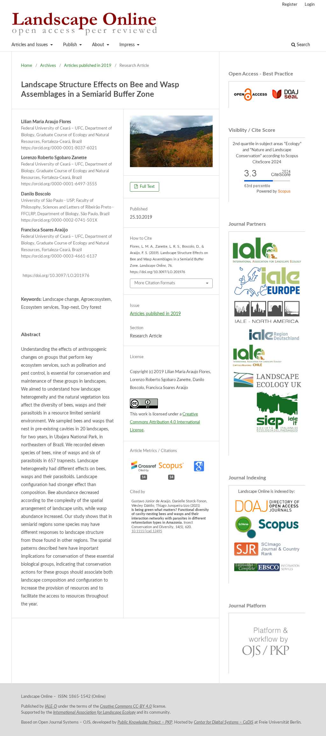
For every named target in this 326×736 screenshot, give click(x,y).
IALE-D (51, 706)
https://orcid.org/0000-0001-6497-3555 (59, 184)
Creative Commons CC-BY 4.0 (126, 706)
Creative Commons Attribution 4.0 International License (165, 422)
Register (289, 5)
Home (26, 66)
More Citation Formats (154, 283)
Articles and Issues (30, 45)
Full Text (147, 187)
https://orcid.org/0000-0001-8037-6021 (59, 148)
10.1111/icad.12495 (146, 531)
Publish (70, 45)
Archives (48, 66)
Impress (127, 45)
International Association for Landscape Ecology (94, 712)
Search (302, 45)
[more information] (267, 101)
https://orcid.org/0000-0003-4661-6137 (59, 256)
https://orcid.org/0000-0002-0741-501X (59, 220)
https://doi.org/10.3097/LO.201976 (56, 276)
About (98, 45)
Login (310, 5)
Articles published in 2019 (87, 66)
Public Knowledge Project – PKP (144, 722)
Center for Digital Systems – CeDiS (223, 722)
